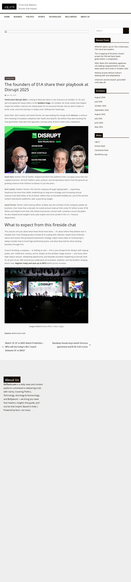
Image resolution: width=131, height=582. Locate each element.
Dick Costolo (10, 189)
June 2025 (99, 122)
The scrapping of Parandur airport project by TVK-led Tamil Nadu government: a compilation (109, 56)
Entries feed (100, 146)
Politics (30, 16)
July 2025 (98, 118)
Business (18, 16)
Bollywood (71, 16)
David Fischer (10, 205)
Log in (97, 142)
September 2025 (102, 110)
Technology (55, 16)
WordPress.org (101, 154)
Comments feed (101, 150)
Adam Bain (9, 177)
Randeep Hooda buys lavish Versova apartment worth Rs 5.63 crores (70, 345)
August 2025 (100, 114)
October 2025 (100, 106)
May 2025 (99, 127)
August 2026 (100, 97)
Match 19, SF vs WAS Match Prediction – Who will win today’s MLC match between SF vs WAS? (24, 347)
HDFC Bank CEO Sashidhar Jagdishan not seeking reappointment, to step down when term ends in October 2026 (111, 66)
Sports (41, 16)
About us (85, 16)
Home (7, 16)
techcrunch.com (18, 333)
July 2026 (98, 101)
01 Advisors (73, 115)
